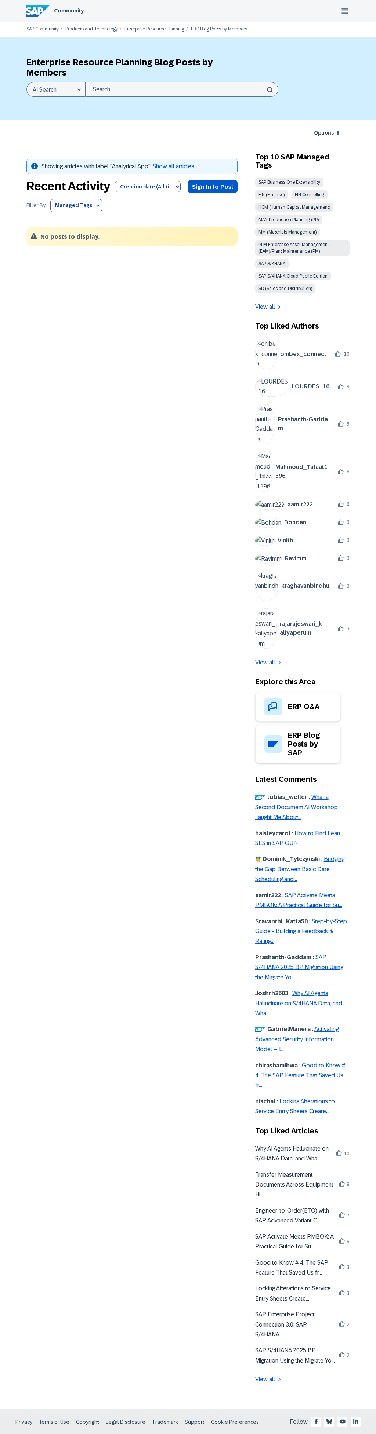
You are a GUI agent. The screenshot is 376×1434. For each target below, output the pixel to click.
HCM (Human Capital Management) (294, 207)
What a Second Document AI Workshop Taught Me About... (296, 807)
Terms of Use (54, 1422)
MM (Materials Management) (287, 232)
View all (265, 307)
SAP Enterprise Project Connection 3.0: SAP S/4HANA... (285, 1324)
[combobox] (181, 89)
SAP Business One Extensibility (289, 182)
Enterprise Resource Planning (154, 29)
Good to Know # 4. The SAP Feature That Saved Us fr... (300, 1075)
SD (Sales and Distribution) (285, 288)
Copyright (87, 1422)
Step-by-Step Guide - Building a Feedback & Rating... (301, 931)
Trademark (165, 1422)
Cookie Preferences (235, 1422)
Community (69, 11)
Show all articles (173, 166)
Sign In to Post (213, 187)
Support (195, 1422)
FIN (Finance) (271, 194)
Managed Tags (73, 205)
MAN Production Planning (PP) (288, 219)
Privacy (23, 1422)
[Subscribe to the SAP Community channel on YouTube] (343, 1421)
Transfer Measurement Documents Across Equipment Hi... (294, 1184)
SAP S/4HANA (271, 263)
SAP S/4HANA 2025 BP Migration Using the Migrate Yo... (299, 967)
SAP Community (42, 29)
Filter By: (36, 205)
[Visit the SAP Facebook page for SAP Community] (316, 1421)
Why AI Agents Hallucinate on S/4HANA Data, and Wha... (298, 1003)
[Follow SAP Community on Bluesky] (329, 1421)
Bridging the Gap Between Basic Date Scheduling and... (299, 869)
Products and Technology (91, 29)
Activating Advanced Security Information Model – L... (297, 1039)
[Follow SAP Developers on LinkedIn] (356, 1421)
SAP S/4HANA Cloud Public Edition (293, 276)
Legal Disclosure (125, 1422)
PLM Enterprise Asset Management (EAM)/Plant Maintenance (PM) (293, 248)
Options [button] (324, 133)
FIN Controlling (309, 194)
